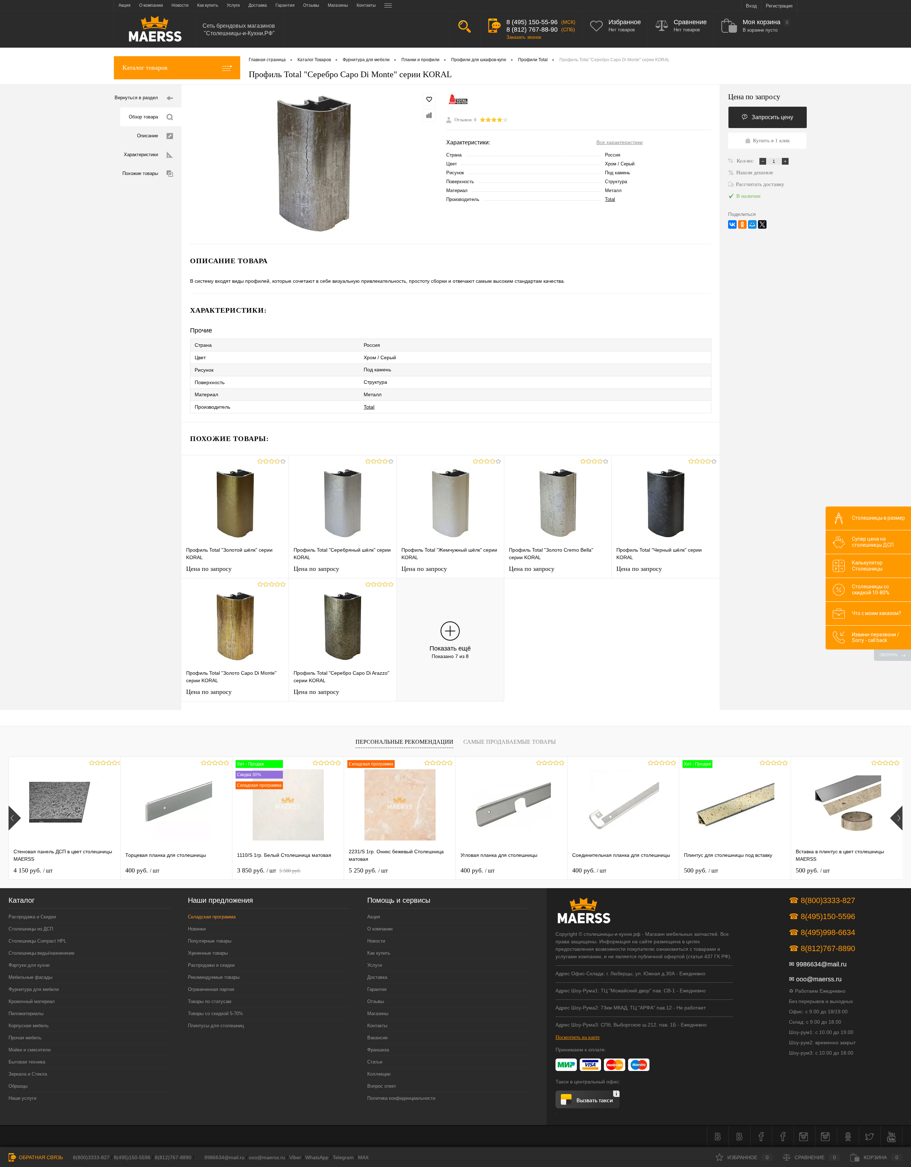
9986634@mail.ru (821, 964)
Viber (295, 1157)
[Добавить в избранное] (429, 99)
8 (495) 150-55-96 (532, 22)
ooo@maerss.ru (819, 979)
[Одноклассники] (742, 224)
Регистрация (779, 6)
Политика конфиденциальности (401, 1098)
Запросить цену (772, 117)
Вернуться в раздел (136, 97)
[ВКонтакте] (732, 224)
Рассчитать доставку (760, 184)
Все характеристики (619, 142)
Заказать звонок (523, 37)
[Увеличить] (314, 164)
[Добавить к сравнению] (429, 115)
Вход (751, 6)
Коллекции (378, 1074)
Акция (373, 916)
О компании (380, 929)
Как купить (378, 953)
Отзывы (375, 1001)
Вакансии (377, 1037)
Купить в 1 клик (771, 140)
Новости (376, 941)
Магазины (377, 1013)
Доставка (377, 977)
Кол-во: (746, 161)
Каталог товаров (145, 67)
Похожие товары (140, 173)
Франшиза (378, 1049)
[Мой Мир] (752, 224)
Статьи (374, 1062)
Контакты (377, 1025)
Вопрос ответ (381, 1086)
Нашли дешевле (754, 172)
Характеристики (141, 154)
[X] (762, 224)
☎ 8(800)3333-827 (822, 900)
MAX (363, 1157)
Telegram (343, 1157)
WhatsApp (316, 1157)
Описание (147, 135)
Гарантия (376, 989)
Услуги (374, 965)
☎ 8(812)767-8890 (822, 948)
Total (610, 199)
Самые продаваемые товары (509, 742)
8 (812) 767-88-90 (532, 29)
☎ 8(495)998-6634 (822, 932)
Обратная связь (40, 1157)
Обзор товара (143, 117)
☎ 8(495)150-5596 (822, 916)
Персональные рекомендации (404, 742)
